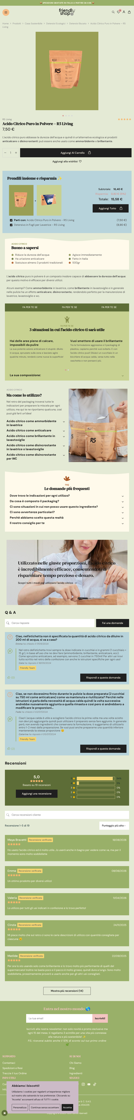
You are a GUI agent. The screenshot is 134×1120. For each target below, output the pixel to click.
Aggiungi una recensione (36, 793)
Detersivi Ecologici (55, 23)
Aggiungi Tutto (108, 208)
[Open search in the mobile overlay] (113, 12)
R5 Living (7, 119)
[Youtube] (89, 1084)
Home (5, 23)
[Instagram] (83, 1084)
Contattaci (8, 1063)
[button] (65, 370)
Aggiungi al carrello (73, 153)
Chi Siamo (75, 1063)
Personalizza (19, 1107)
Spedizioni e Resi (12, 1068)
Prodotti (17, 23)
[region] (42, 1097)
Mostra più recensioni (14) (67, 991)
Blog (72, 1068)
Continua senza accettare (45, 1107)
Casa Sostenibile (33, 23)
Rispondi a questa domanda (103, 677)
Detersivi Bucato (77, 23)
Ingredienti (75, 1073)
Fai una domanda (112, 623)
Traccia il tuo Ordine (14, 1073)
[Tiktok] (95, 1084)
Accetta (67, 1107)
